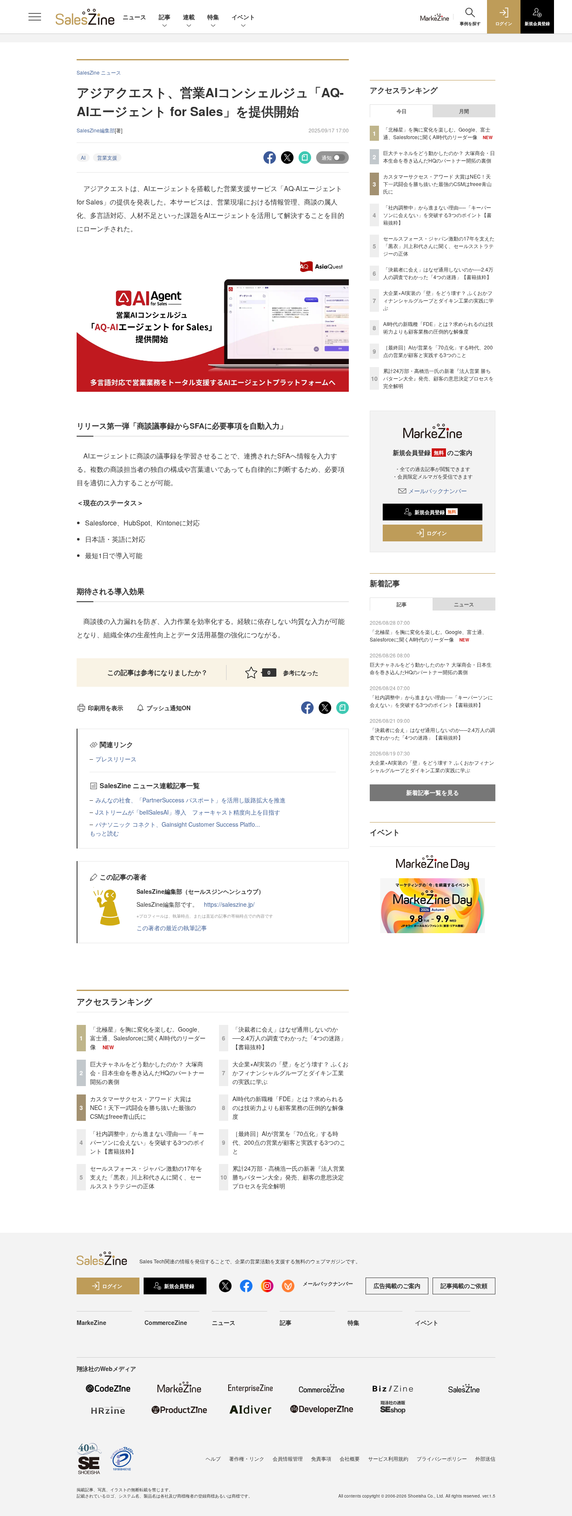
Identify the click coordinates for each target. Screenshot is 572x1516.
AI (83, 157)
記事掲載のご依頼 (464, 1285)
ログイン (437, 533)
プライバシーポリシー (442, 1458)
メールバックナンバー (437, 490)
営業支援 (107, 157)
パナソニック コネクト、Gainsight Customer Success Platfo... (177, 824)
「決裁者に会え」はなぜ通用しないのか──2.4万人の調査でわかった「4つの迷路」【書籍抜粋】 (289, 1038)
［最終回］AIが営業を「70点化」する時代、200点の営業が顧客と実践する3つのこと (288, 1142)
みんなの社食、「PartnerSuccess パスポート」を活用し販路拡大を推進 (190, 800)
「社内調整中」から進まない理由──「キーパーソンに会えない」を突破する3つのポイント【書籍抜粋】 (147, 1142)
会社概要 (350, 1458)
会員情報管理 (288, 1458)
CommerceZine (165, 1322)
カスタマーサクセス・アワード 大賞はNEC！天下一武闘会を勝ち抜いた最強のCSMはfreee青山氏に (143, 1107)
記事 (164, 17)
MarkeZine (91, 1322)
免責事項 (321, 1458)
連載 (189, 17)
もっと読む (104, 833)
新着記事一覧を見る (432, 792)
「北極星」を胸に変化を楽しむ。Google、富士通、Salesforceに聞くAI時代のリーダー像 (148, 1038)
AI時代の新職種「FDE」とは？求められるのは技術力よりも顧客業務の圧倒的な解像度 (288, 1107)
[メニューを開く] (35, 17)
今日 (402, 111)
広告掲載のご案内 (397, 1285)
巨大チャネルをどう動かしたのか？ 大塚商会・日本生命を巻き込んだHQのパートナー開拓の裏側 (147, 1073)
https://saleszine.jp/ (229, 904)
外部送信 (485, 1458)
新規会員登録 (435, 512)
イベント (243, 17)
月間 (464, 111)
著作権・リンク (246, 1458)
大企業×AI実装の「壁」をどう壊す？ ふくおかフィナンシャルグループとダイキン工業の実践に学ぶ (290, 1073)
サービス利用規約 (388, 1458)
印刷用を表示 (105, 708)
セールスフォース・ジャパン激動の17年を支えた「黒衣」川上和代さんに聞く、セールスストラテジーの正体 (146, 1177)
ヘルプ (213, 1458)
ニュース (134, 17)
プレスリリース (116, 759)
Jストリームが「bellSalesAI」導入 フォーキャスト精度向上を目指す (187, 812)
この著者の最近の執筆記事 (172, 928)
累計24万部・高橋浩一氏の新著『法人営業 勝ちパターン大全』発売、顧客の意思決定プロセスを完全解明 (288, 1177)
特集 (213, 17)
